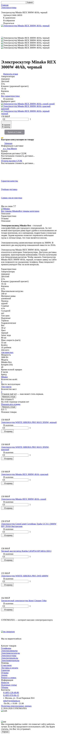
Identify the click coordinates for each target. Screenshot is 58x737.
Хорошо (5, 732)
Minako (4, 377)
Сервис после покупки (11, 198)
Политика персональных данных (16, 706)
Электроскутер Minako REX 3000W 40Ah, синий (23, 499)
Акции (4, 675)
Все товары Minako (10, 211)
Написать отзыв (8, 397)
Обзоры (4, 687)
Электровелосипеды (10, 653)
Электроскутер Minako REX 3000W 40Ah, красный (24, 474)
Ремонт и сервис (8, 677)
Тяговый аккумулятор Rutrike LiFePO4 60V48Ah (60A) (26, 551)
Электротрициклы (9, 658)
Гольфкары (6, 648)
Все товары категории (29, 211)
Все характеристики (10, 96)
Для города (6, 387)
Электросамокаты (9, 651)
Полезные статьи (9, 685)
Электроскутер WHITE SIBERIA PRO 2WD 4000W (24, 576)
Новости (5, 682)
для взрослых (7, 352)
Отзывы (4, 673)
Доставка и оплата (9, 668)
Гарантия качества (9, 181)
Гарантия (5, 670)
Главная (4, 5)
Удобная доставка (9, 189)
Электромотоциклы (10, 660)
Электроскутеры (8, 7)
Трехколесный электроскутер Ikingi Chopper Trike (24, 600)
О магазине (6, 665)
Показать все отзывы (10, 404)
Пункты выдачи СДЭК (11, 161)
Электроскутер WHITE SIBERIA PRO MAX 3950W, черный (29, 422)
